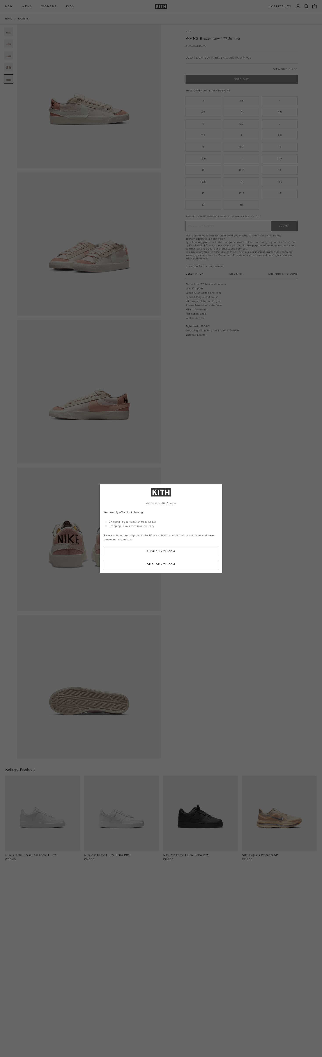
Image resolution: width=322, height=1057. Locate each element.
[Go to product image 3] (8, 55)
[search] (306, 6)
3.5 (241, 101)
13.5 (203, 182)
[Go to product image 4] (8, 67)
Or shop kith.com (161, 564)
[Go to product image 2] (8, 43)
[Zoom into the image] (89, 96)
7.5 (203, 135)
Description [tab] (195, 274)
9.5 (241, 147)
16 (279, 193)
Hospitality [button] (280, 6)
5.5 (280, 112)
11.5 (280, 159)
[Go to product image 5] (8, 79)
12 (203, 170)
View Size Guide (285, 69)
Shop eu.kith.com (161, 551)
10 (279, 147)
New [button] (9, 6)
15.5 (241, 193)
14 (241, 182)
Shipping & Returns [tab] (283, 274)
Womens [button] (49, 6)
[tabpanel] (242, 309)
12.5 (241, 170)
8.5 (280, 135)
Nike (189, 31)
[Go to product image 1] (8, 31)
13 (279, 170)
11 (241, 159)
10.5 (203, 159)
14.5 (279, 182)
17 (203, 205)
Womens (23, 18)
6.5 (241, 124)
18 (241, 205)
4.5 (203, 112)
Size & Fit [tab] (236, 274)
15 (203, 193)
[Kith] (161, 6)
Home (8, 18)
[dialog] (161, 528)
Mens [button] (27, 6)
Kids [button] (70, 6)
